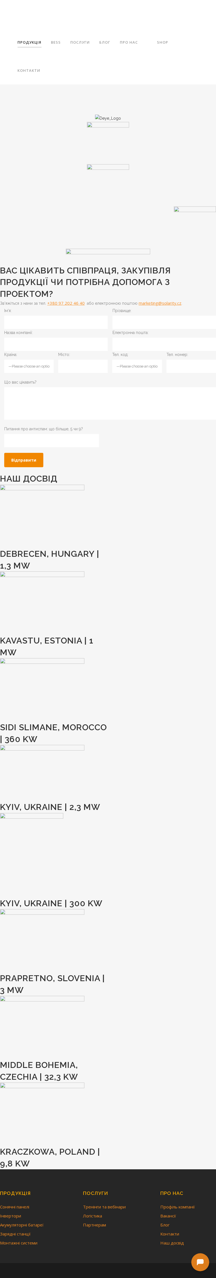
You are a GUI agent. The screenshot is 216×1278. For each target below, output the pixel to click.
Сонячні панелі (14, 1207)
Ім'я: (8, 310)
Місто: (64, 354)
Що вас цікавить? (20, 382)
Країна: (10, 354)
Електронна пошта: (130, 332)
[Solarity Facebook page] (104, 1270)
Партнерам (94, 1225)
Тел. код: (120, 354)
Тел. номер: (177, 354)
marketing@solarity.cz (160, 303)
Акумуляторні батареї (22, 1225)
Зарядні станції (15, 1234)
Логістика (92, 1216)
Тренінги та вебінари (104, 1207)
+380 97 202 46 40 (66, 303)
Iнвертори (10, 1216)
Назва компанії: (18, 332)
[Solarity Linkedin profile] (113, 1270)
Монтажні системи (18, 1243)
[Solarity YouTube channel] (121, 1270)
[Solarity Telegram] (95, 1270)
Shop (162, 42)
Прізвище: (121, 310)
